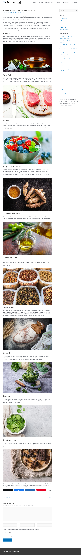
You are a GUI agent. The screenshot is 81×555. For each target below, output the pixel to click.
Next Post (49, 497)
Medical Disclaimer (63, 25)
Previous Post (6, 497)
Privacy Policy (62, 27)
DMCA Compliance (63, 20)
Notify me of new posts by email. (11, 536)
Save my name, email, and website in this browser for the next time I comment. (21, 529)
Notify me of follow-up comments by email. (13, 532)
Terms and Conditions (64, 29)
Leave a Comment (7, 12)
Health (12, 12)
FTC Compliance (63, 23)
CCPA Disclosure (63, 18)
